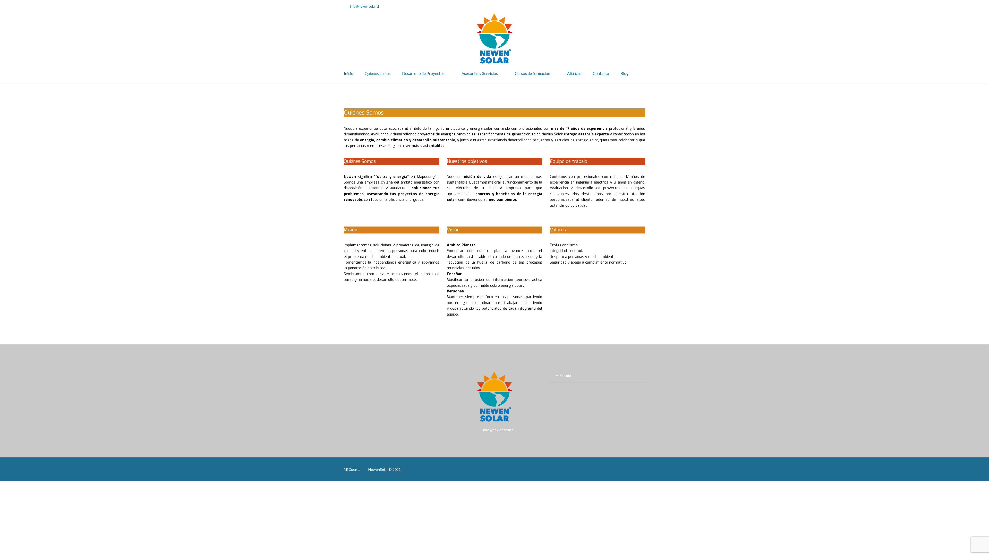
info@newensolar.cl (364, 6)
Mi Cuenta (563, 375)
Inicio (348, 73)
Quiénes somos (378, 73)
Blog (624, 73)
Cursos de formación (532, 73)
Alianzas (574, 73)
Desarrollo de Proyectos (423, 73)
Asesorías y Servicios (480, 73)
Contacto (601, 73)
